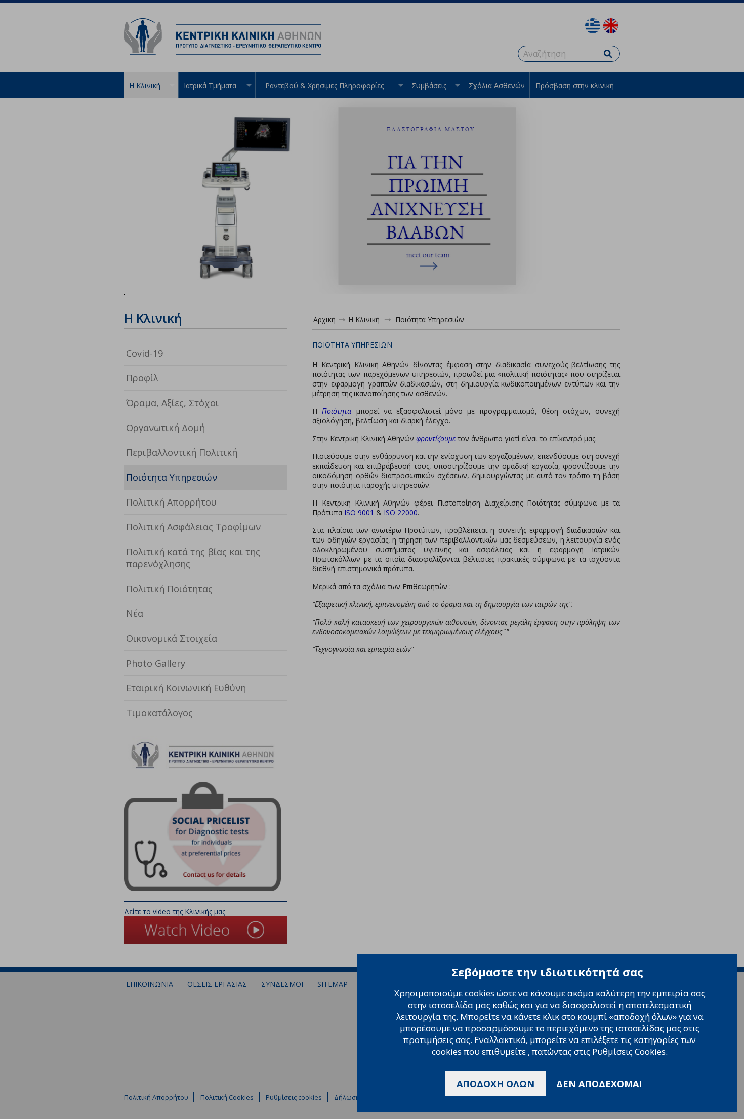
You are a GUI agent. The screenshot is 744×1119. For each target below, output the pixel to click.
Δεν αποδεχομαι (599, 1083)
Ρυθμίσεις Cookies (629, 1051)
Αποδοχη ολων (495, 1083)
